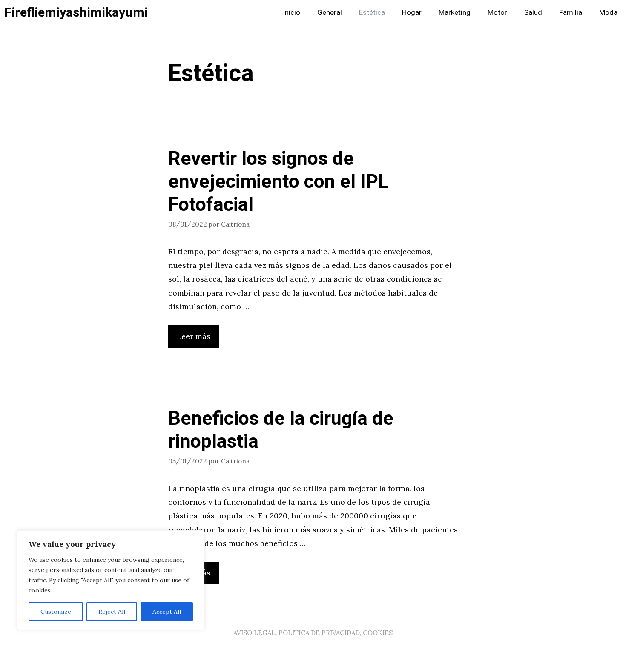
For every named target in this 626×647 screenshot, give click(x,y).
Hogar (412, 12)
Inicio (291, 12)
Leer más (193, 336)
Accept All (166, 611)
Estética (372, 12)
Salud (533, 12)
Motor (497, 12)
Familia (570, 12)
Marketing (455, 12)
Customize (55, 611)
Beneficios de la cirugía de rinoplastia (280, 430)
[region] (110, 580)
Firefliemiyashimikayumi (76, 12)
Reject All (111, 611)
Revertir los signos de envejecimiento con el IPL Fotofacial (278, 182)
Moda (608, 12)
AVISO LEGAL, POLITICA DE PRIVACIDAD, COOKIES (313, 633)
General (329, 12)
